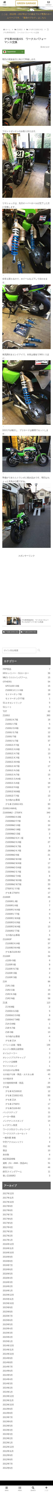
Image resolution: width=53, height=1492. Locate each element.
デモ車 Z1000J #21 (12, 632)
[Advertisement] (26, 584)
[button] (39, 650)
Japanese (11, 52)
